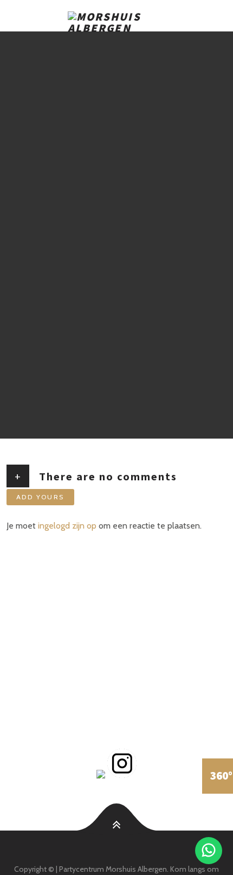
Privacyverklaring (61, 685)
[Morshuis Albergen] (116, 16)
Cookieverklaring (61, 697)
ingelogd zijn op (67, 525)
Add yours (40, 497)
